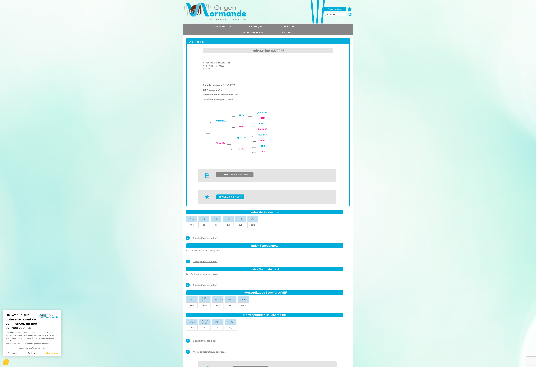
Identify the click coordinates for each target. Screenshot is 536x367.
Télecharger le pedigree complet (235, 175)
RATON (262, 123)
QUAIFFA (241, 137)
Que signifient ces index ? (205, 238)
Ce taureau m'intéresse (230, 197)
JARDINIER (263, 112)
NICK (241, 115)
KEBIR (262, 146)
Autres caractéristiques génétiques (209, 352)
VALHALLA (221, 120)
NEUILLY (262, 134)
